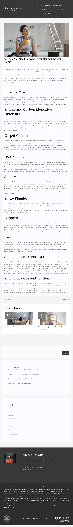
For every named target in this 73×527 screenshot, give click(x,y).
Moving (7, 329)
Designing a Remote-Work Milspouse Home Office (23, 374)
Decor (10, 407)
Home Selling (12, 421)
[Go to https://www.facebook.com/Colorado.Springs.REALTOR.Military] (23, 474)
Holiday (10, 412)
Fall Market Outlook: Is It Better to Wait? (20, 383)
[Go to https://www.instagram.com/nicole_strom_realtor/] (27, 474)
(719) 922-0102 (26, 469)
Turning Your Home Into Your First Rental (20, 388)
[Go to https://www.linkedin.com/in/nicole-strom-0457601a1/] (31, 474)
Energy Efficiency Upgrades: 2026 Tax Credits (21, 379)
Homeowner (9, 65)
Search (6, 350)
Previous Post (7, 299)
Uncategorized (12, 434)
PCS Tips (16, 65)
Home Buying (42, 329)
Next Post (67, 299)
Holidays (10, 415)
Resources (11, 432)
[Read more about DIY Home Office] (20, 318)
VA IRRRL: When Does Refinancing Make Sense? (23, 369)
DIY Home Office (11, 327)
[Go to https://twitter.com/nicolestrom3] (35, 474)
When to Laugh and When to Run (51, 327)
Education (11, 410)
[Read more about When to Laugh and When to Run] (53, 318)
